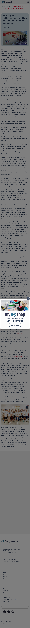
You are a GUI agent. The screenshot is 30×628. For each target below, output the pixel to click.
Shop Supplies (15, 325)
